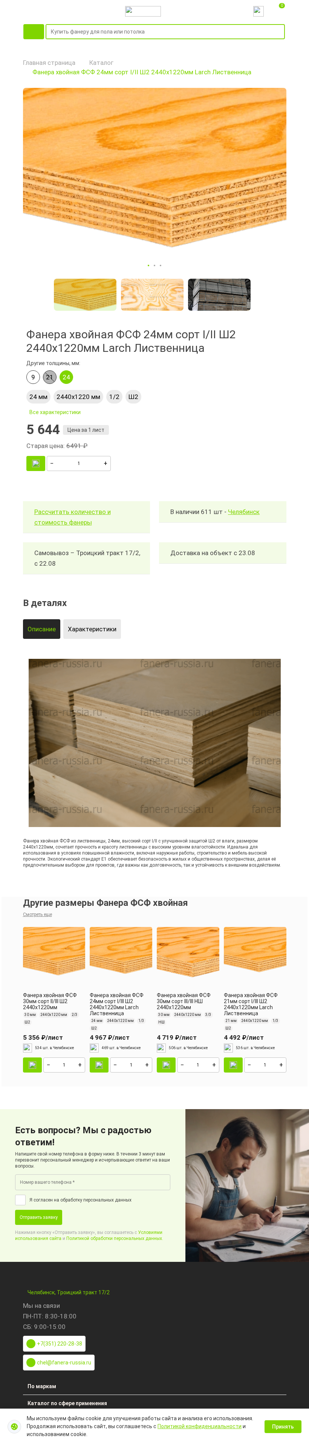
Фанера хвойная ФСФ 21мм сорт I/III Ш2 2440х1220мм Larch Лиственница (251, 1004)
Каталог (101, 62)
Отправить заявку (39, 1217)
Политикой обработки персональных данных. (114, 1238)
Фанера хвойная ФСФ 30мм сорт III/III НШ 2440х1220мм (184, 1001)
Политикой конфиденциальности (200, 1426)
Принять (283, 1427)
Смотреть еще (37, 914)
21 (50, 377)
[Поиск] (280, 32)
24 (66, 377)
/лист (43, 1037)
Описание (42, 629)
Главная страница (49, 62)
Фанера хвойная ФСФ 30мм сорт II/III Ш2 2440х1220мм (50, 1001)
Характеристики (92, 629)
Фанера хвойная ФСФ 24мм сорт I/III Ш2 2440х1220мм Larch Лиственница (117, 1004)
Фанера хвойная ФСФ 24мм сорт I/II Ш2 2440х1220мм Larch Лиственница (141, 72)
